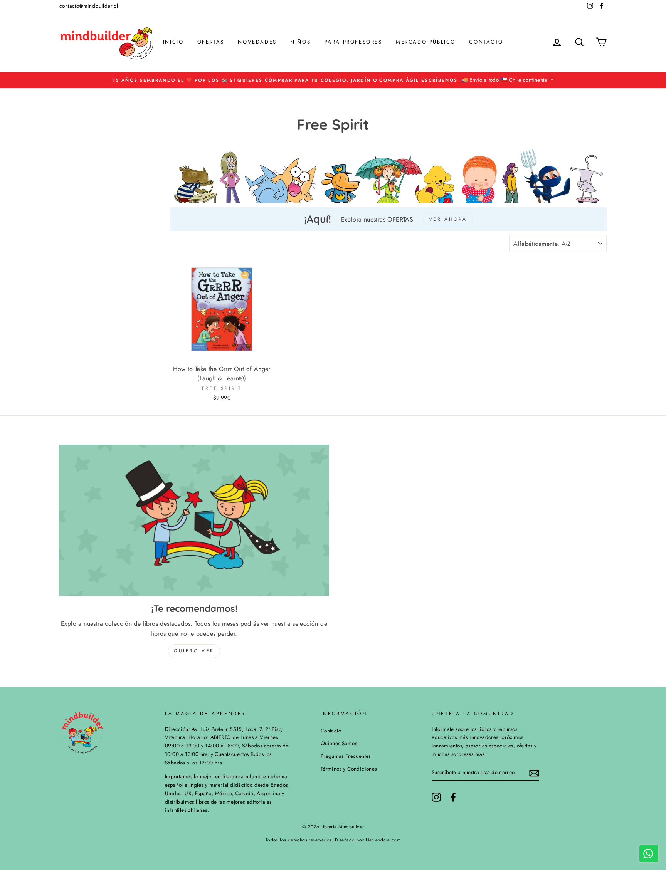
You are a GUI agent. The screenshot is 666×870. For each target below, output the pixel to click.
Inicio (173, 41)
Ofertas (210, 41)
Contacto (486, 41)
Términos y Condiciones (349, 769)
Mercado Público (426, 41)
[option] (333, 80)
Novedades (257, 41)
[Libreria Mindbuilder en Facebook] (453, 797)
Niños (300, 41)
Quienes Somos (339, 743)
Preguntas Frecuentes (346, 756)
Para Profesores (353, 41)
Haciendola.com (383, 839)
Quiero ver (194, 650)
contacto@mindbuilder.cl (88, 6)
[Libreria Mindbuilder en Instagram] (436, 797)
